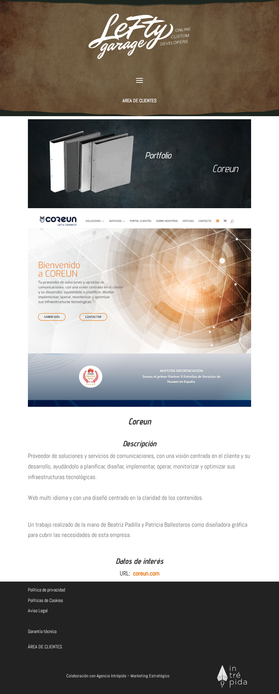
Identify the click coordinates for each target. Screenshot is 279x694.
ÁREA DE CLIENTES (45, 647)
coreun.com (146, 573)
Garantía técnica (42, 631)
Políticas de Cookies (45, 600)
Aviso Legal (38, 610)
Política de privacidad (46, 590)
